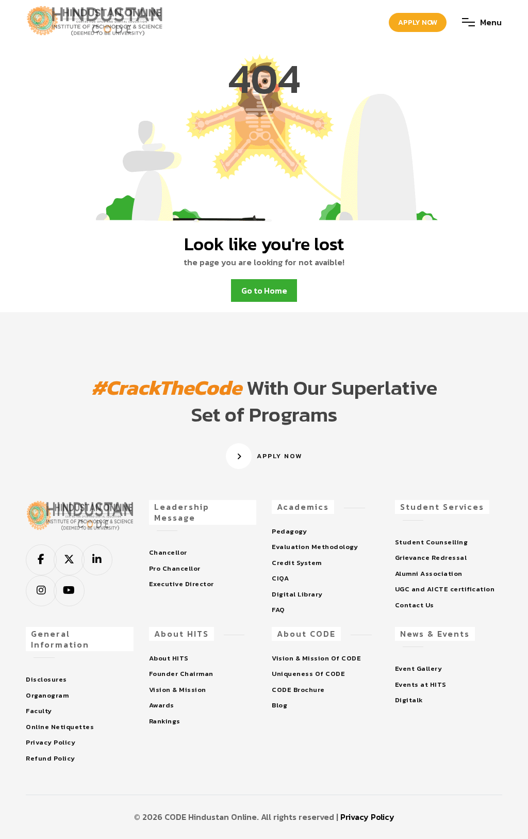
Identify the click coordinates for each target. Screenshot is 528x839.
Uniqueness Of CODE (308, 674)
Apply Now (417, 22)
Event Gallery (418, 668)
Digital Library (297, 594)
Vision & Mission (177, 690)
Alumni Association (429, 573)
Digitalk (409, 700)
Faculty (39, 711)
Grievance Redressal (431, 557)
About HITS (169, 658)
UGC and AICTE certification (445, 589)
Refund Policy (50, 758)
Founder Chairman (181, 674)
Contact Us (414, 605)
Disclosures (46, 679)
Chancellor (168, 552)
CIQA (280, 578)
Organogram (47, 695)
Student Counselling (431, 542)
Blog (279, 705)
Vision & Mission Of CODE (316, 658)
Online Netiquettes (60, 727)
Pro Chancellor (175, 568)
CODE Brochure (298, 690)
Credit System (297, 563)
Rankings (164, 721)
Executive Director (181, 584)
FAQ (278, 610)
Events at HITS (421, 684)
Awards (161, 705)
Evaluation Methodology (315, 547)
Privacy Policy (50, 742)
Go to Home (264, 290)
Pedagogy (289, 531)
